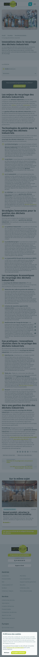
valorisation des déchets (20, 439)
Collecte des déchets (8, 600)
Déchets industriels (9, 455)
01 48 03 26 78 (20, 560)
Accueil (3, 35)
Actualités (10, 35)
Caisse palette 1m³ (7, 585)
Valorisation (5, 603)
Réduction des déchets (25, 455)
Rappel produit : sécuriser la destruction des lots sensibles (17, 513)
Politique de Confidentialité (15, 647)
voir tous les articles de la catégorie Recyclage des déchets (18, 532)
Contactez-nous (19, 86)
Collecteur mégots (7, 591)
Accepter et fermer (18, 652)
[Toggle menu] (34, 4)
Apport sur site (6, 615)
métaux (13, 105)
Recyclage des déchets (20, 35)
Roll (3, 582)
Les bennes (5, 576)
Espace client (19, 565)
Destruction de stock (8, 618)
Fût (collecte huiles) (26, 591)
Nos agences (6, 630)
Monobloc (23, 576)
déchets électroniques (26, 385)
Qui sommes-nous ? (8, 627)
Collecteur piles (24, 588)
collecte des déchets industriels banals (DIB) (23, 437)
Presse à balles (6, 579)
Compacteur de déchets (9, 612)
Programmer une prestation (19, 555)
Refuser (6, 652)
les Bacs (4, 588)
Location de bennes (8, 606)
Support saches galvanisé (28, 582)
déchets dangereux (30, 204)
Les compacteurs (25, 579)
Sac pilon (22, 585)
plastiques (26, 105)
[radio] (17, 451)
